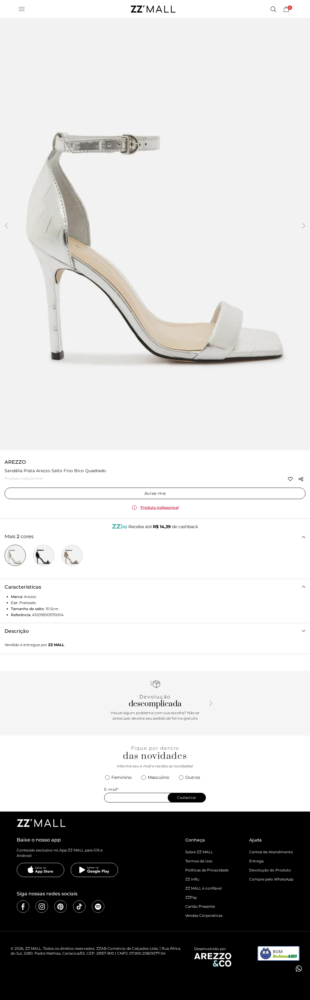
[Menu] (21, 9)
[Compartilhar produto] (301, 479)
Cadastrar (186, 797)
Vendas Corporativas (204, 915)
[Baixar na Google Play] (94, 870)
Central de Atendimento (271, 852)
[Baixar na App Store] (40, 870)
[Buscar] (273, 9)
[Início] (153, 9)
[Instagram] (41, 906)
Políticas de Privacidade (207, 870)
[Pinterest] (60, 906)
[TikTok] (79, 906)
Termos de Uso (199, 861)
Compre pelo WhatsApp (271, 879)
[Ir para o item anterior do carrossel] (6, 226)
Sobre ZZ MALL (199, 852)
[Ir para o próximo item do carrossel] (303, 226)
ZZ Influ (192, 879)
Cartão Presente (200, 906)
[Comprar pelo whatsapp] (298, 968)
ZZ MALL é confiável (203, 888)
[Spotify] (98, 906)
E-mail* (111, 789)
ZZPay (191, 897)
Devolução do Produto (270, 870)
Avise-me (155, 493)
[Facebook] (23, 906)
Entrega (256, 861)
